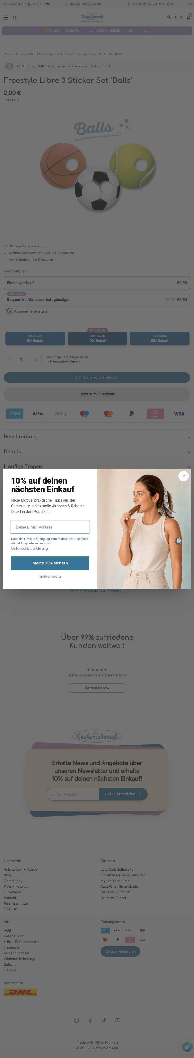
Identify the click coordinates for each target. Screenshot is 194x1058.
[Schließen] (183, 476)
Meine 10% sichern (50, 563)
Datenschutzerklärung (29, 548)
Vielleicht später (50, 576)
